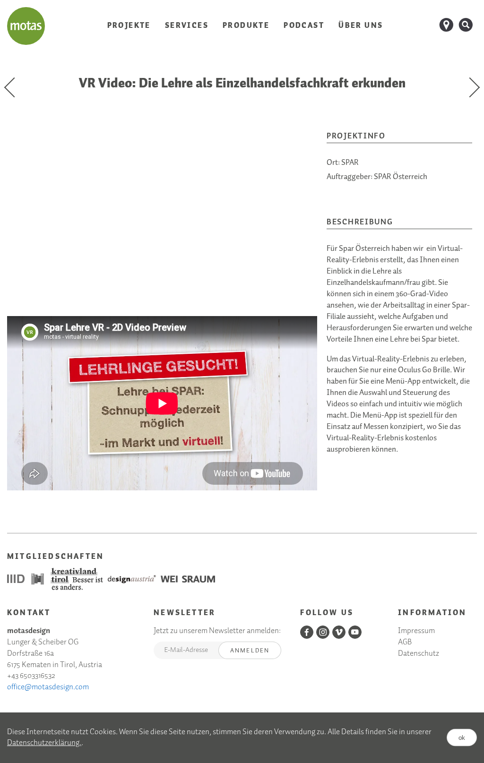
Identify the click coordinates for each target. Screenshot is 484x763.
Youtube (355, 632)
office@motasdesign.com (48, 687)
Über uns (360, 26)
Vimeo (339, 632)
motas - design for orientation (26, 26)
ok (461, 737)
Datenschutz (418, 654)
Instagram (322, 632)
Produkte (246, 26)
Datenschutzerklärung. (44, 743)
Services (186, 26)
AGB (405, 643)
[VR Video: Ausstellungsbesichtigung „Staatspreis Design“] (470, 87)
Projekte (129, 26)
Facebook (306, 632)
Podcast (304, 26)
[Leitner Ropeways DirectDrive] (14, 87)
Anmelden (250, 651)
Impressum (416, 631)
